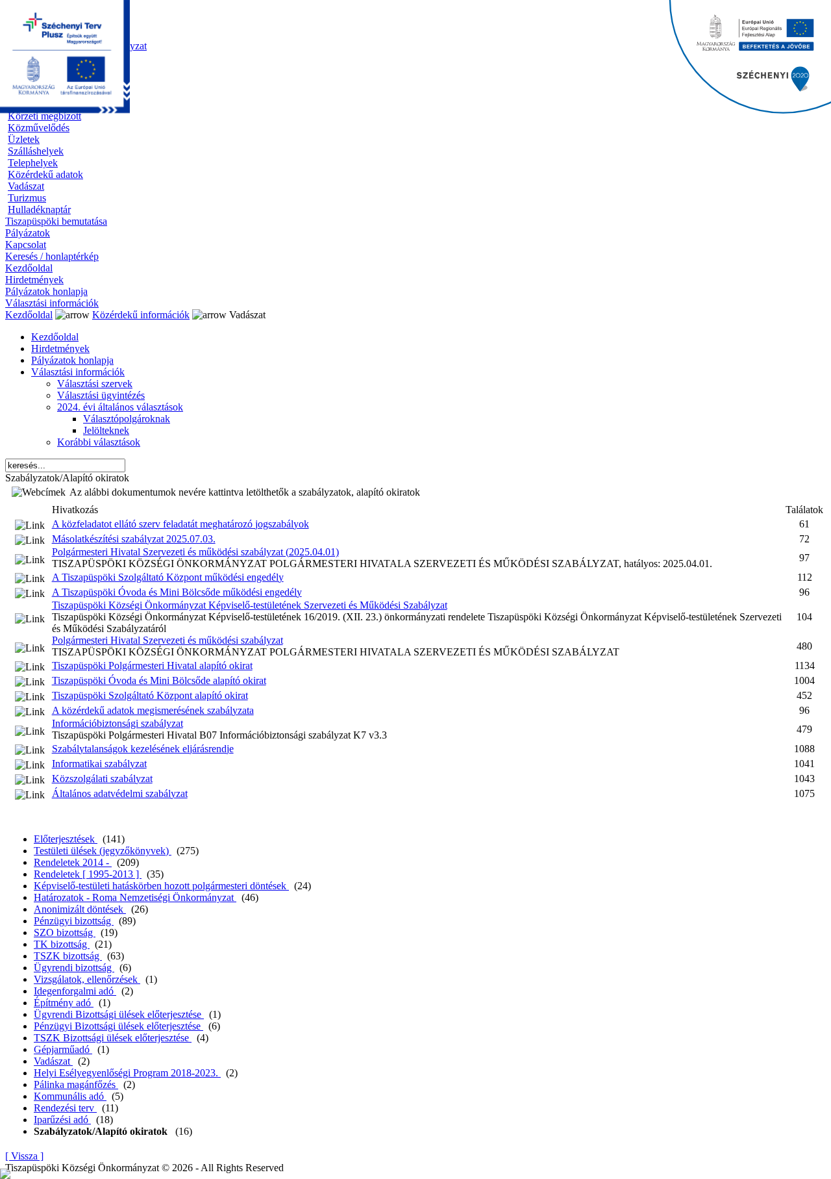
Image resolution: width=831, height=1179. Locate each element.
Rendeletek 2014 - (73, 862)
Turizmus (27, 197)
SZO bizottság (64, 932)
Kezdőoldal (29, 267)
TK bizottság (62, 944)
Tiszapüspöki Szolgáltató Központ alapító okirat (150, 695)
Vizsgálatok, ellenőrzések (87, 979)
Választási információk (52, 303)
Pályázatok (27, 232)
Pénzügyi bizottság (74, 920)
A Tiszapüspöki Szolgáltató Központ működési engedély (168, 577)
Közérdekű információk (141, 314)
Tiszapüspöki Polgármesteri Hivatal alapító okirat (152, 665)
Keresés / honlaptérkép (52, 256)
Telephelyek (33, 162)
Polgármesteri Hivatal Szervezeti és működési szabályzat (167, 640)
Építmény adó (63, 1002)
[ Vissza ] (24, 1155)
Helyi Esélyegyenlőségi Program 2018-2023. (127, 1072)
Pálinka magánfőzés (76, 1084)
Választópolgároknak (126, 418)
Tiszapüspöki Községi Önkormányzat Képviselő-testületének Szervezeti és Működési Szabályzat (249, 605)
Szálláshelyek (36, 151)
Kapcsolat (25, 244)
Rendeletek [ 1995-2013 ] (88, 874)
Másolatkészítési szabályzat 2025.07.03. (134, 538)
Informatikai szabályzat (99, 763)
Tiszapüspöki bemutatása (56, 221)
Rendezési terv (65, 1107)
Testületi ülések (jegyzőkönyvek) (102, 850)
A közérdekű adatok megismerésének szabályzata (153, 710)
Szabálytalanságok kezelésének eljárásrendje (143, 748)
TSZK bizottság (68, 955)
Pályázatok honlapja (46, 291)
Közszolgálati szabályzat (102, 778)
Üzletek (24, 139)
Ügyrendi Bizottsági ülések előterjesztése (119, 1014)
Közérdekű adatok (45, 174)
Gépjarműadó (63, 1049)
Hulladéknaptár (39, 209)
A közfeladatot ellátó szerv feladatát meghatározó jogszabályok (180, 523)
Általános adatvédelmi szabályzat (120, 793)
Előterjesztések (65, 838)
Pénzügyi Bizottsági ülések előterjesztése (118, 1026)
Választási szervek (94, 383)
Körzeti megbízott (44, 115)
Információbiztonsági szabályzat (117, 723)
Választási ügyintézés (101, 395)
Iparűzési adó (62, 1119)
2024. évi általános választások (120, 406)
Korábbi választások (98, 442)
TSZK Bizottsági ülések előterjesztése (113, 1037)
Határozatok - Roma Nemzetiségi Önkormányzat (135, 897)
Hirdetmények (34, 279)
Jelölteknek (106, 430)
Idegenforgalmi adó (75, 990)
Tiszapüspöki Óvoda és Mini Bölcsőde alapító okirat (159, 680)
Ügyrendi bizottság (74, 967)
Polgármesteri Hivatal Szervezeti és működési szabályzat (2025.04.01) (195, 551)
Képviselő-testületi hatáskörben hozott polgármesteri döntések (161, 885)
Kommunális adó (70, 1096)
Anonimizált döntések (80, 909)
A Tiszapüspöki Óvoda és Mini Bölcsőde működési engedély (177, 592)
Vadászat (26, 186)
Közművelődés (38, 127)
